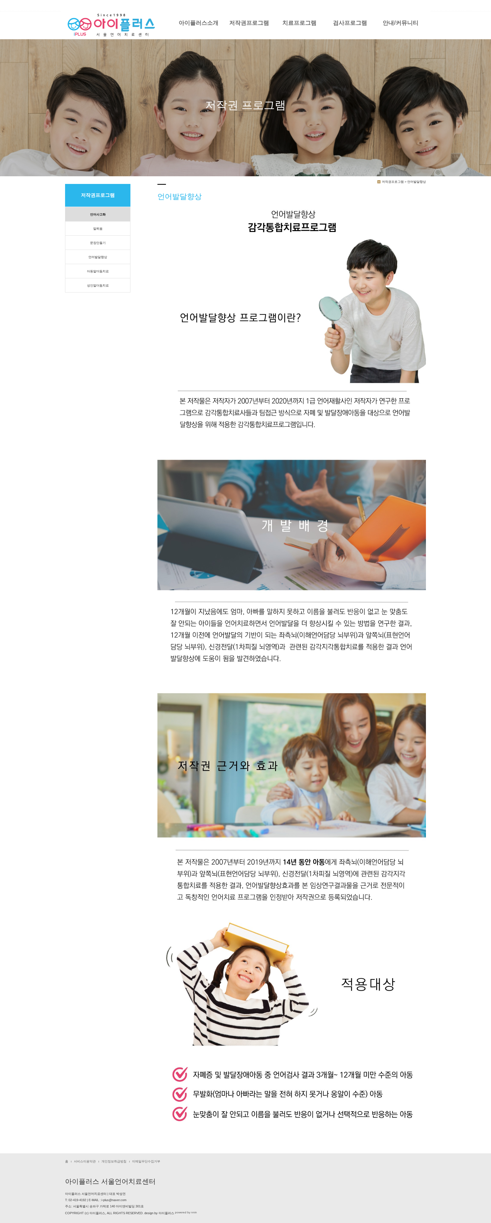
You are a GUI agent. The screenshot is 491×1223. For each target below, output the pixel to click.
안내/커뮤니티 (401, 23)
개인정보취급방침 (113, 1161)
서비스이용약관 (85, 1161)
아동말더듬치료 (98, 271)
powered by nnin (186, 1212)
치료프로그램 (299, 23)
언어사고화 (98, 214)
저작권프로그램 (249, 23)
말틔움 (98, 228)
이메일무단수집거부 (146, 1161)
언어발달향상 (97, 257)
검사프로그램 (350, 23)
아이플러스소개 (199, 23)
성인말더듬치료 (98, 285)
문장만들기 (98, 242)
